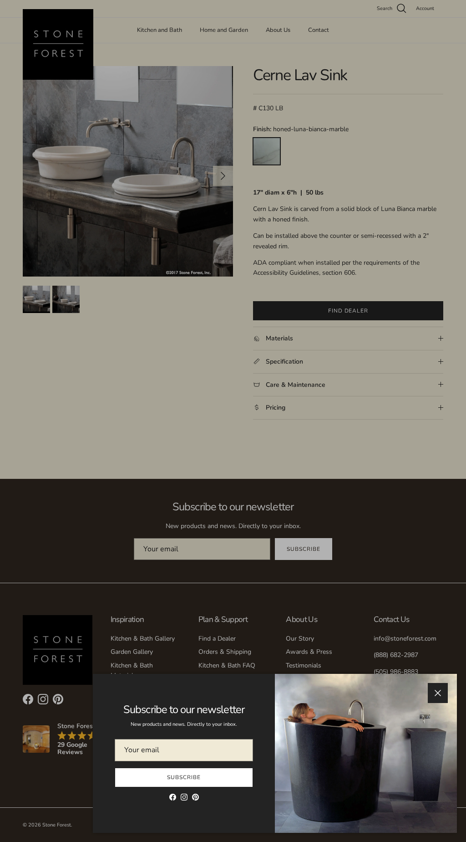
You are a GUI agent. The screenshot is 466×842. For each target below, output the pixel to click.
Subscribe (184, 777)
